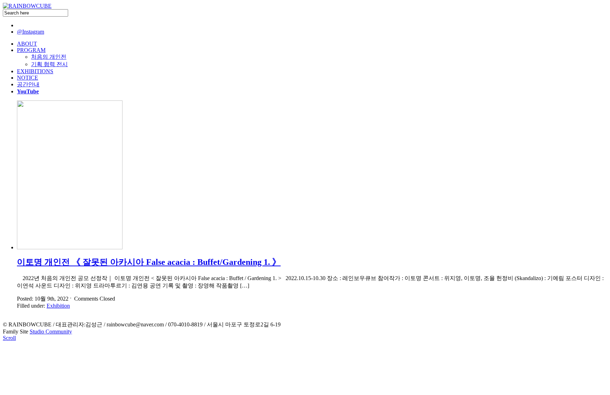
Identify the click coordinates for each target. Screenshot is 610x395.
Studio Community (51, 332)
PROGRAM (31, 50)
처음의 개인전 (48, 57)
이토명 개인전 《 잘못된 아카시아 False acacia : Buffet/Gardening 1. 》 (149, 262)
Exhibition (58, 306)
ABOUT (27, 44)
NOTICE (27, 78)
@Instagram (30, 32)
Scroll (9, 338)
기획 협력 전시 (49, 64)
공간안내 (28, 84)
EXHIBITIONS (35, 71)
